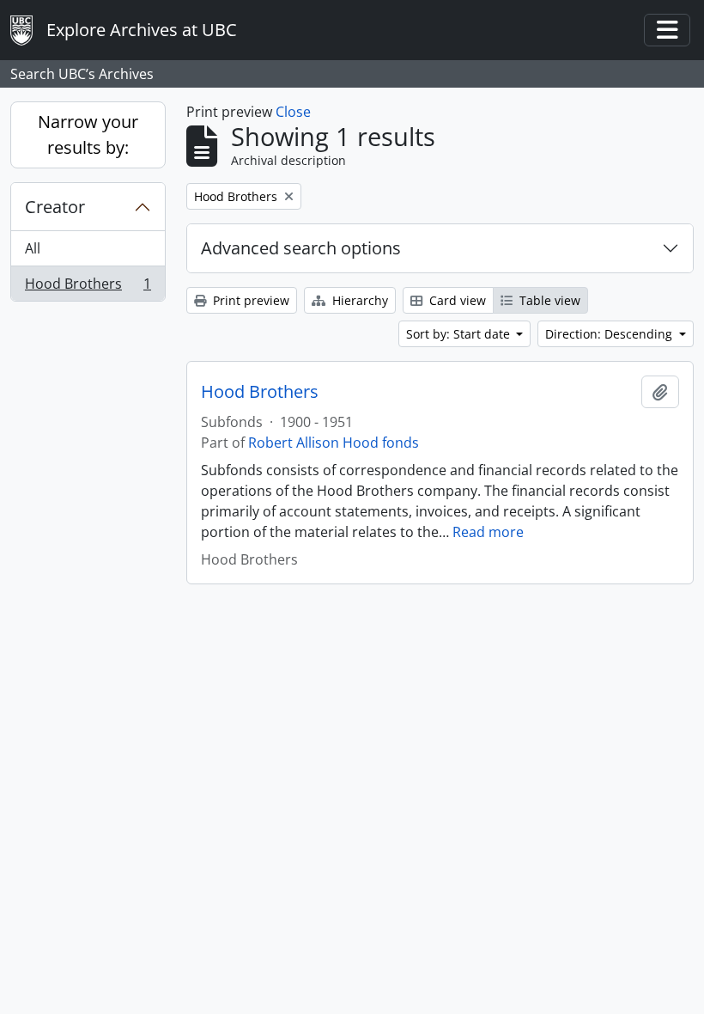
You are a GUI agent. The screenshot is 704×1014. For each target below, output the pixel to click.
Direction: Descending (610, 334)
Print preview (249, 300)
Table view (548, 300)
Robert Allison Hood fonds (333, 442)
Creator (55, 206)
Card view (456, 300)
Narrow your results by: (88, 134)
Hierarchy (358, 300)
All (32, 248)
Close (293, 111)
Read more (488, 531)
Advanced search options (301, 248)
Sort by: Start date (459, 334)
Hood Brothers (87, 287)
